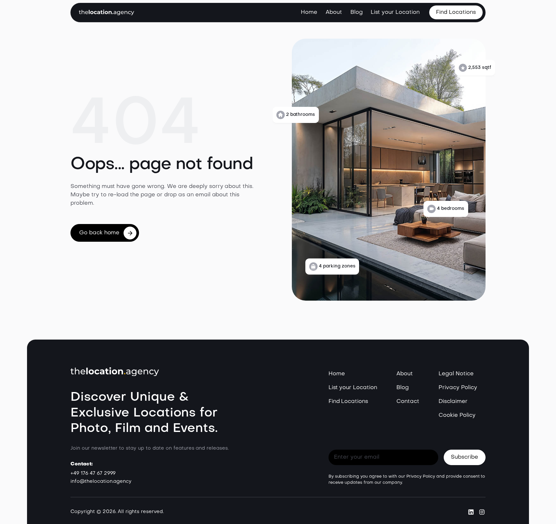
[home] (106, 12)
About (334, 12)
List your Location (395, 12)
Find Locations (348, 401)
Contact (407, 401)
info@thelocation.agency (101, 481)
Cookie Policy (457, 415)
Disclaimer (453, 401)
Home (309, 12)
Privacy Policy (458, 387)
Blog (356, 12)
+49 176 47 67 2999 (93, 473)
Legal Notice (456, 374)
